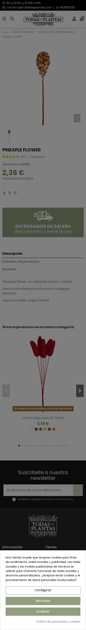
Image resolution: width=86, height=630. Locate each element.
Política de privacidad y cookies (58, 622)
